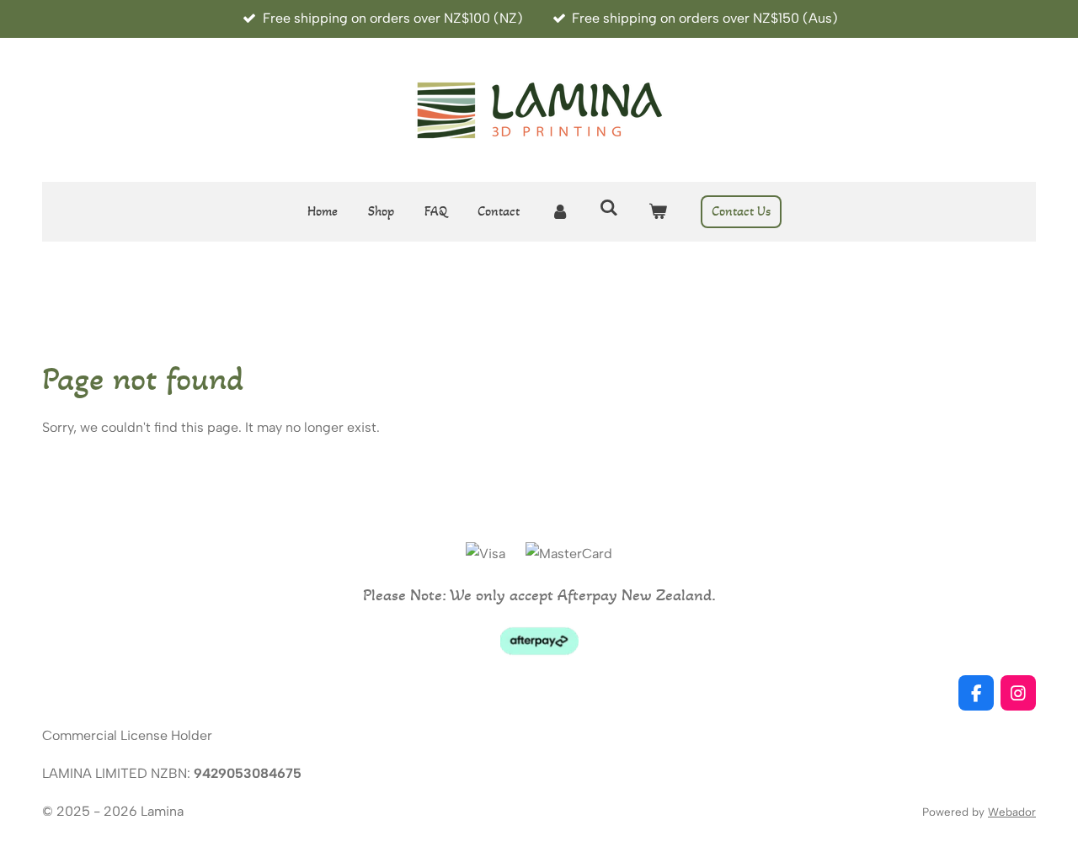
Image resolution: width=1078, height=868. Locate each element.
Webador (1012, 811)
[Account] (559, 211)
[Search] (609, 207)
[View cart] (658, 211)
